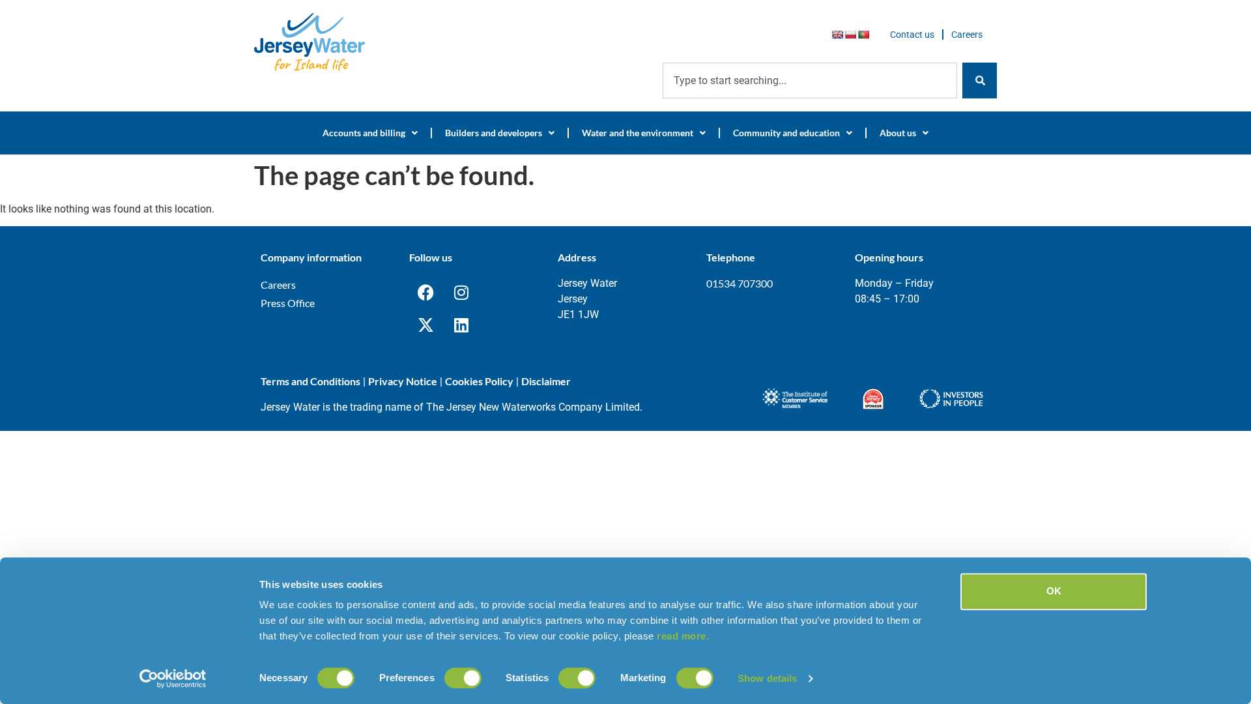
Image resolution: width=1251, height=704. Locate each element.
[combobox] (810, 80)
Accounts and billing (364, 132)
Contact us (912, 34)
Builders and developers (493, 132)
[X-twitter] (425, 324)
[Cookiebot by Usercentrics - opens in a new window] (173, 678)
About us (898, 132)
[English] (837, 34)
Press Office (288, 303)
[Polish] (850, 34)
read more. (683, 635)
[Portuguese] (863, 34)
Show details (767, 678)
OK (1053, 590)
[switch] (463, 677)
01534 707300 (739, 283)
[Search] (979, 80)
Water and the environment (637, 132)
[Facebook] (425, 292)
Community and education (786, 132)
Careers (967, 34)
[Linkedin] (461, 324)
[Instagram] (461, 292)
